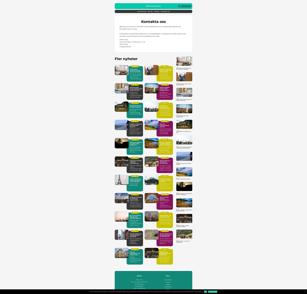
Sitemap (167, 289)
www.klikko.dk (140, 288)
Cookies (156, 11)
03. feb (165, 103)
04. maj (135, 103)
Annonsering (141, 11)
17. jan (164, 176)
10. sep (165, 139)
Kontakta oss (165, 11)
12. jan (164, 66)
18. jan (135, 158)
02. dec (165, 121)
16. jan (135, 212)
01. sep (135, 84)
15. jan (164, 231)
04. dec (135, 121)
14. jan (135, 66)
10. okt (135, 139)
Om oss (150, 11)
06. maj (165, 84)
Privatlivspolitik (212, 291)
